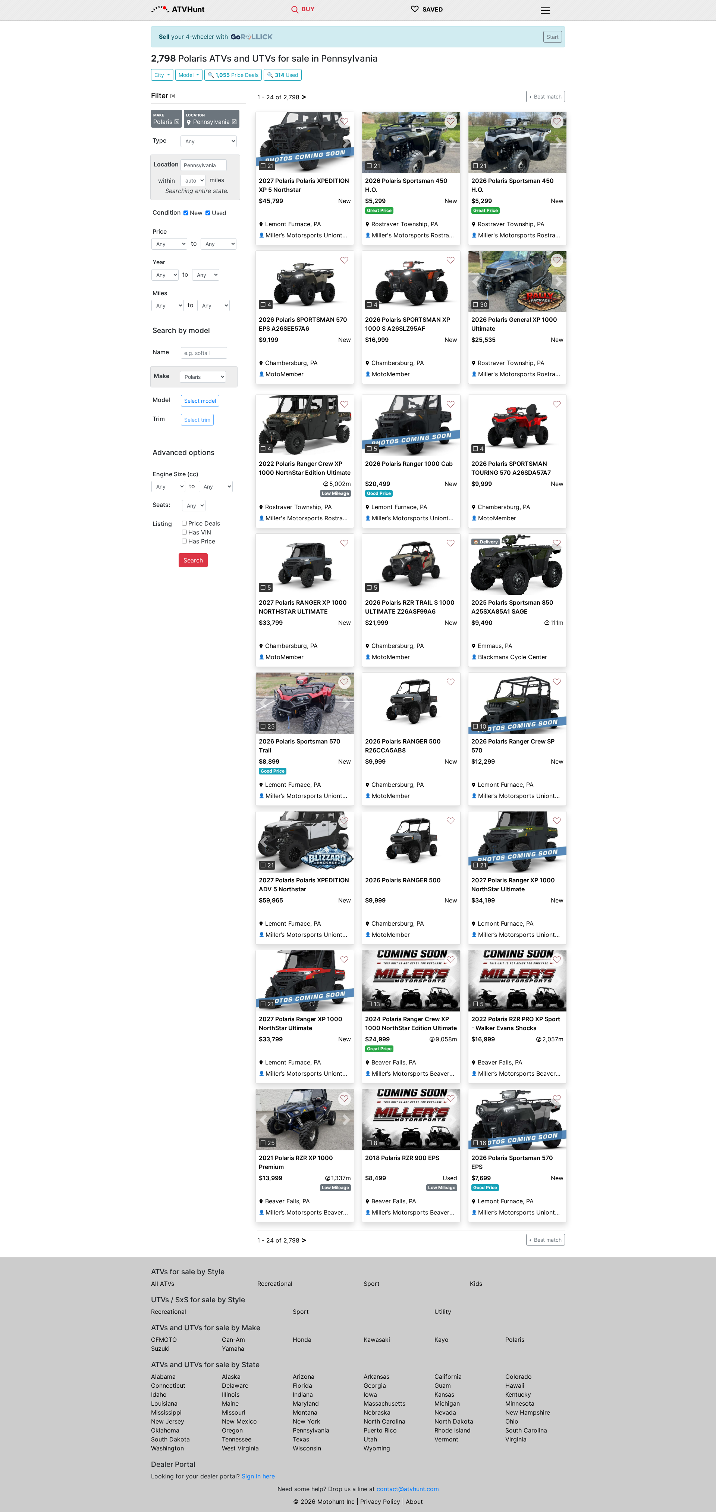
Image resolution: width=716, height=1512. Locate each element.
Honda (302, 1339)
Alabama (163, 1376)
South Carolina (526, 1430)
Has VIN (199, 532)
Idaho (159, 1394)
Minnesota (519, 1403)
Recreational (274, 1283)
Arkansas (376, 1376)
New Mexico (239, 1421)
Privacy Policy (380, 1501)
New (196, 212)
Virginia (516, 1439)
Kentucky (518, 1394)
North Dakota (453, 1421)
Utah (370, 1439)
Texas (301, 1439)
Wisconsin (307, 1448)
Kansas (444, 1394)
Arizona (303, 1376)
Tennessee (236, 1439)
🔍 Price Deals (233, 75)
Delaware (235, 1385)
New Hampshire (527, 1412)
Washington (167, 1448)
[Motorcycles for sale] (295, 9)
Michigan (447, 1403)
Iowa (370, 1394)
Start (553, 37)
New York (306, 1421)
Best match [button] (547, 96)
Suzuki (160, 1348)
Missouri (233, 1412)
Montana (305, 1412)
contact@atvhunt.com (408, 1489)
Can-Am (233, 1339)
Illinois (230, 1394)
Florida (302, 1385)
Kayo (441, 1339)
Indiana (303, 1394)
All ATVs (162, 1283)
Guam (442, 1385)
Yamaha (233, 1348)
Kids (476, 1283)
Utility (442, 1311)
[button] (263, 142)
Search (193, 560)
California (448, 1376)
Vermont (446, 1439)
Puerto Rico (380, 1430)
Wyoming (377, 1448)
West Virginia (240, 1448)
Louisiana (164, 1403)
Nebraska (377, 1412)
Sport (372, 1283)
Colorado (518, 1376)
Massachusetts (384, 1403)
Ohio (511, 1421)
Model (187, 75)
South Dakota (170, 1439)
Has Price (201, 541)
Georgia (375, 1385)
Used (219, 212)
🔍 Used (282, 75)
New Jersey (167, 1421)
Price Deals (204, 523)
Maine (230, 1403)
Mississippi (166, 1412)
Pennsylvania (311, 1430)
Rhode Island (452, 1430)
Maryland (306, 1403)
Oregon (232, 1430)
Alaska (231, 1376)
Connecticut (168, 1385)
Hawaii (514, 1385)
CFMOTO (164, 1339)
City (160, 75)
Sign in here (258, 1476)
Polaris (514, 1339)
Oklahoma (165, 1430)
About (414, 1501)
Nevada (445, 1412)
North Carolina (384, 1421)
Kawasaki (377, 1339)
